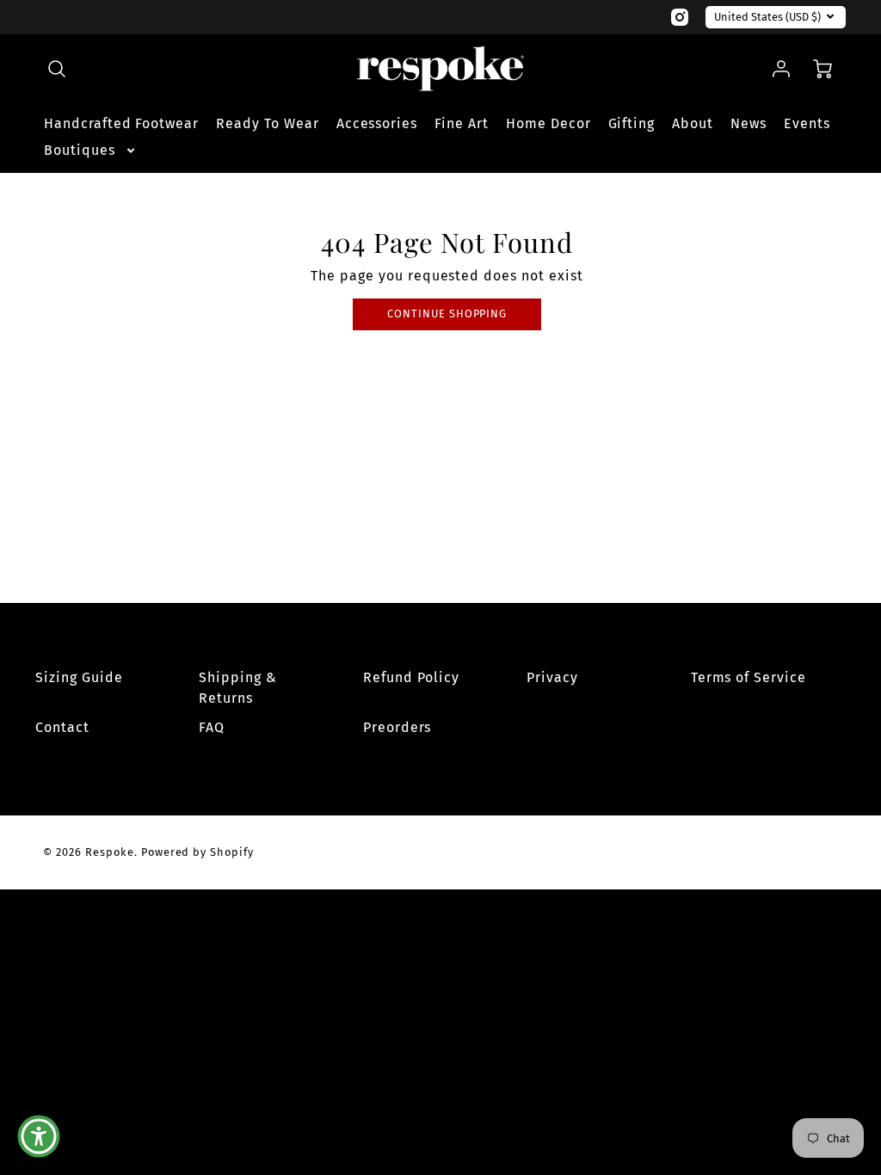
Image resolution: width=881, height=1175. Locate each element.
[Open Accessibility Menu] (38, 1136)
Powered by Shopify (197, 852)
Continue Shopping (447, 313)
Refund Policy (411, 677)
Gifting (632, 123)
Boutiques (79, 150)
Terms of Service (748, 677)
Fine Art (461, 123)
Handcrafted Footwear (121, 123)
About (692, 123)
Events (807, 123)
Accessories (377, 123)
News (748, 123)
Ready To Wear (267, 123)
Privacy (552, 677)
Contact (62, 727)
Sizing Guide (79, 677)
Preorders (397, 727)
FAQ (212, 727)
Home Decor (548, 123)
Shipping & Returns (238, 687)
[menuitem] (121, 124)
